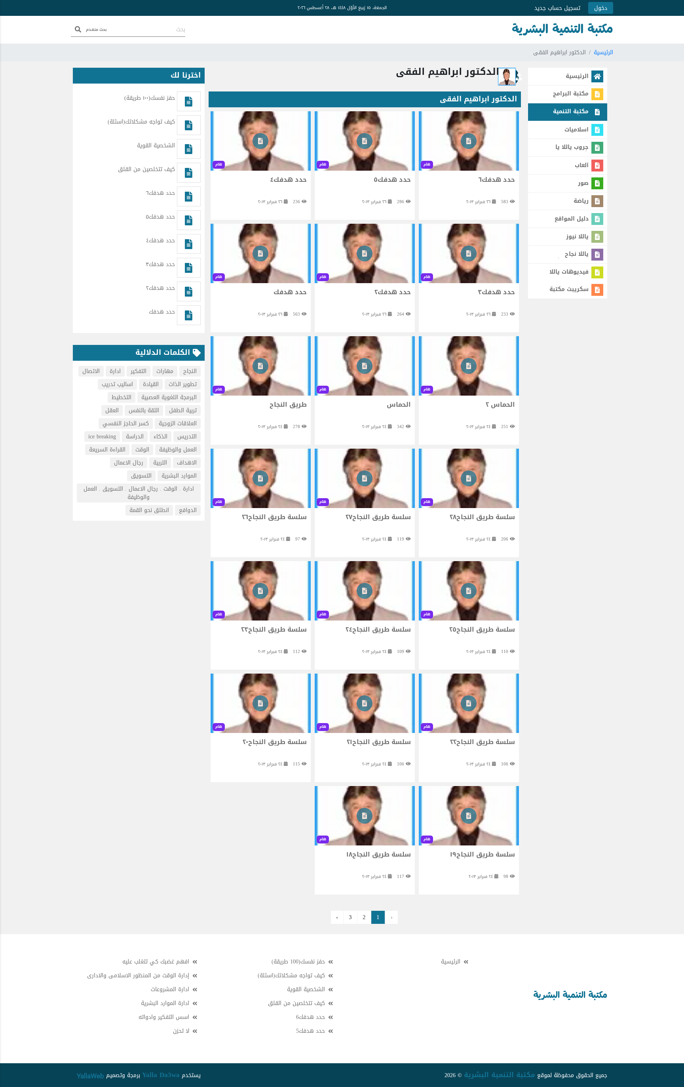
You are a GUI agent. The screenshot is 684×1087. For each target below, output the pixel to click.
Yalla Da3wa (161, 1074)
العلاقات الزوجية (178, 423)
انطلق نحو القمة (149, 510)
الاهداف (187, 462)
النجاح (190, 371)
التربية (160, 462)
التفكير (138, 371)
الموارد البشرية (179, 475)
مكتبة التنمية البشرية (499, 1074)
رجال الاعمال (128, 462)
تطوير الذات (183, 384)
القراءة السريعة (107, 449)
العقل (112, 410)
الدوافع (188, 510)
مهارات (164, 371)
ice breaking (102, 436)
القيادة (151, 384)
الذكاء (160, 436)
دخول (600, 8)
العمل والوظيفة (178, 449)
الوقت (142, 449)
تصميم (113, 1075)
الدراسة (135, 436)
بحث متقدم (96, 29)
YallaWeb (90, 1076)
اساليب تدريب (117, 384)
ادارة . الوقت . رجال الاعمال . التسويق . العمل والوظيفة (139, 493)
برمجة (132, 1075)
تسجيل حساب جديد (557, 8)
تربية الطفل (183, 410)
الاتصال (91, 371)
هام (427, 164)
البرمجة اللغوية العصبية (169, 397)
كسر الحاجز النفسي (126, 423)
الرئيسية (603, 52)
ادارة (115, 371)
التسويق (141, 475)
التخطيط (121, 397)
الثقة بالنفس (144, 410)
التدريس (187, 436)
